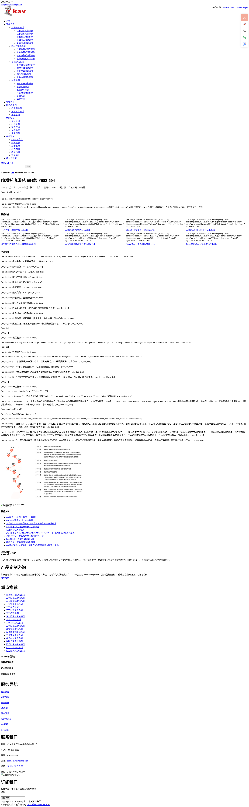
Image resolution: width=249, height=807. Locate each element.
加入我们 (15, 149)
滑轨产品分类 (7, 163)
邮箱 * (4, 792)
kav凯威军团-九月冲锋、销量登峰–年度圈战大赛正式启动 (32, 545)
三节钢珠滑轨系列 (25, 34)
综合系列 (15, 80)
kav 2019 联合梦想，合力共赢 (19, 520)
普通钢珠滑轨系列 (25, 43)
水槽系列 (15, 115)
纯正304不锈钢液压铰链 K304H (140, 230)
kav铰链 (4, 724)
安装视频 (15, 127)
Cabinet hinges (242, 7)
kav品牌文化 (17, 139)
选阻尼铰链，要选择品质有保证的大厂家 (25, 536)
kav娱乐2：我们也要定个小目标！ (21, 517)
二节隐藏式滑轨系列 (26, 49)
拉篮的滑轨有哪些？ (15, 530)
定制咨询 (5, 578)
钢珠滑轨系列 (17, 27)
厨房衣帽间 (11, 105)
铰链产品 (10, 102)
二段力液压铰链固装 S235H (77, 230)
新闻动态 (10, 118)
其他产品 (21, 99)
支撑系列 (21, 96)
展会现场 (15, 146)
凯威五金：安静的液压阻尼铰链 (20, 542)
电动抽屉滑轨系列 (25, 77)
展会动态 (15, 130)
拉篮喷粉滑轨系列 (25, 93)
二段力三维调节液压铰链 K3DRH (201, 230)
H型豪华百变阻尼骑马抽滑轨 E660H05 (18, 244)
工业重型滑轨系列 (25, 71)
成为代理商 (11, 158)
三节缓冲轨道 (12, 607)
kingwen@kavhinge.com (11, 4)
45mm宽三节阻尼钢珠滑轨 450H (140, 244)
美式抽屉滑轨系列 (25, 83)
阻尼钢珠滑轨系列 (25, 37)
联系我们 (15, 152)
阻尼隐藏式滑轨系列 (26, 55)
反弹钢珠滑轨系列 (25, 40)
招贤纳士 (15, 155)
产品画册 (5, 702)
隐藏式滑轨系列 (18, 46)
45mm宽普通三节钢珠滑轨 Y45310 (201, 244)
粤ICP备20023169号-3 (37, 804)
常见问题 (15, 133)
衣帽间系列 (16, 108)
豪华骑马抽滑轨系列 (26, 65)
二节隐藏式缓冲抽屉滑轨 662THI (80, 244)
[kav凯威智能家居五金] (14, 16)
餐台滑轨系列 (23, 87)
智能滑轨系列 (17, 62)
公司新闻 (15, 121)
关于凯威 (10, 136)
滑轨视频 (5, 697)
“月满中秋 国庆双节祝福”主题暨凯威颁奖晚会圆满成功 (31, 523)
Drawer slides (228, 7)
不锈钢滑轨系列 (24, 74)
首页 (8, 21)
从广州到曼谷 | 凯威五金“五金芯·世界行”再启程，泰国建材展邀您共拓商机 (40, 533)
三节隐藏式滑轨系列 (26, 52)
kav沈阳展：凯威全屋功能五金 (20, 539)
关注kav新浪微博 (15, 766)
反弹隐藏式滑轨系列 (26, 59)
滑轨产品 (10, 24)
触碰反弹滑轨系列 (25, 68)
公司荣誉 (15, 143)
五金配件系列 (23, 90)
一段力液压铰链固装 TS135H (14, 230)
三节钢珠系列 (12, 613)
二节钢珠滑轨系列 (25, 31)
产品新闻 (15, 124)
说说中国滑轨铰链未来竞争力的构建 (22, 527)
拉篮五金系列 (17, 111)
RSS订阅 (5, 730)
